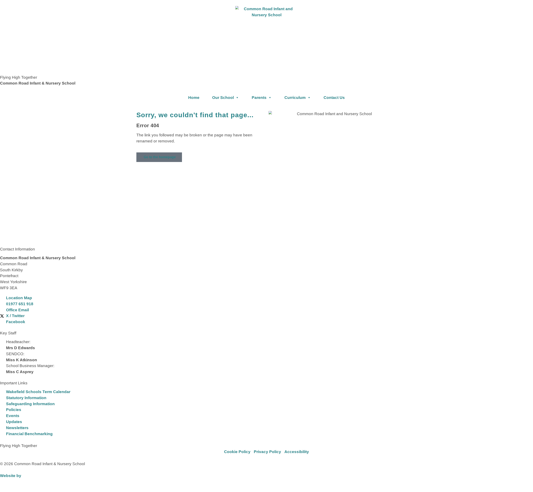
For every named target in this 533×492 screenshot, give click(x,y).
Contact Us (334, 97)
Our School (223, 97)
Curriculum (295, 97)
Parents (259, 97)
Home (193, 97)
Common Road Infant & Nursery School (37, 83)
